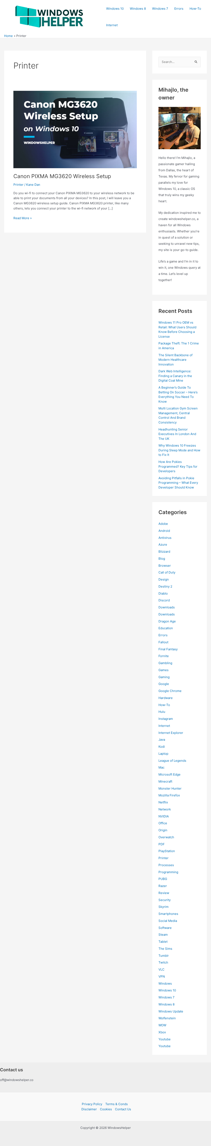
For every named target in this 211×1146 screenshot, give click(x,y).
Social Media (167, 921)
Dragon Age (167, 621)
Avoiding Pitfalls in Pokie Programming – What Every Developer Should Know (178, 482)
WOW (162, 1025)
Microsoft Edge (169, 774)
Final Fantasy (168, 649)
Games (163, 670)
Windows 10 (115, 9)
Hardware (165, 698)
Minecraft (165, 781)
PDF (161, 844)
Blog (161, 559)
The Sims (165, 949)
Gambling (165, 663)
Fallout (163, 642)
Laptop (163, 754)
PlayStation (166, 851)
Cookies (106, 1109)
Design (163, 579)
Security (164, 900)
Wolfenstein (167, 1018)
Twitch (163, 962)
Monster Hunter (170, 788)
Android (164, 531)
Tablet (163, 942)
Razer (162, 886)
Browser (164, 566)
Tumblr (163, 956)
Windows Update (170, 1011)
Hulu (161, 712)
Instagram (165, 719)
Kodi (161, 747)
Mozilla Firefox (169, 795)
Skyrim (163, 907)
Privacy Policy (92, 1104)
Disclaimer (89, 1109)
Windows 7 (160, 9)
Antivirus (164, 538)
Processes (166, 865)
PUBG (162, 879)
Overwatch (166, 837)
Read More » (22, 218)
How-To (195, 9)
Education (165, 628)
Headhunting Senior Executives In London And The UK (177, 434)
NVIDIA (163, 816)
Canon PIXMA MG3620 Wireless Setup (62, 176)
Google (163, 684)
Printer (18, 185)
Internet (112, 25)
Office (162, 823)
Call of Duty (166, 572)
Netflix (163, 802)
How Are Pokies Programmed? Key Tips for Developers (177, 466)
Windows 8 (138, 9)
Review (163, 893)
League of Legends (172, 761)
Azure (162, 544)
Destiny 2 (165, 586)
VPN (161, 976)
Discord (164, 600)
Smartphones (168, 914)
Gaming (164, 677)
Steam (163, 935)
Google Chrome (170, 691)
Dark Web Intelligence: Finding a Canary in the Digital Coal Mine (175, 375)
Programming (168, 872)
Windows (165, 983)
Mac (161, 767)
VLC (161, 969)
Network (164, 809)
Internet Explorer (170, 733)
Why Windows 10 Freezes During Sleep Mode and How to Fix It (179, 450)
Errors (178, 9)
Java (161, 740)
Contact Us (123, 1109)
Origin (162, 830)
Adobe (163, 524)
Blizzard (164, 551)
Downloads (166, 607)
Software (165, 928)
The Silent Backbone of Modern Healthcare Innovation (175, 359)
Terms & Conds (116, 1104)
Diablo (163, 593)
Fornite (163, 656)
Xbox (162, 1032)
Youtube (164, 1039)
